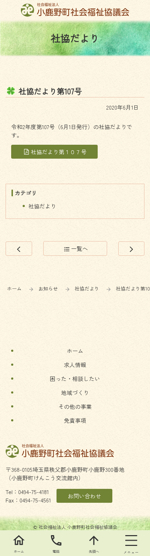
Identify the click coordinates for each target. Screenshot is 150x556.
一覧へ (75, 248)
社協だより (42, 206)
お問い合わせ (84, 496)
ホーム (14, 288)
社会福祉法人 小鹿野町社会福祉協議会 (75, 10)
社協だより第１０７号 (59, 152)
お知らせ (48, 288)
